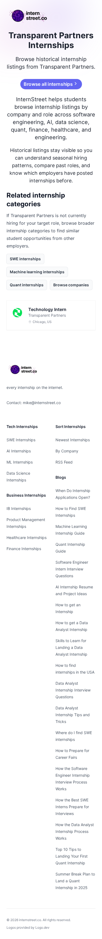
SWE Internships (21, 439)
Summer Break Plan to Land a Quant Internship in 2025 (75, 881)
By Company (66, 451)
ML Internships (20, 462)
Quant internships (27, 285)
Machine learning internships (37, 271)
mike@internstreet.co (42, 402)
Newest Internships (72, 439)
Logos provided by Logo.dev (28, 927)
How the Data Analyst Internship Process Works (74, 831)
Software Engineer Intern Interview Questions (71, 569)
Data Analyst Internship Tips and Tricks (72, 715)
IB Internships (19, 508)
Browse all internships (48, 84)
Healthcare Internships (27, 537)
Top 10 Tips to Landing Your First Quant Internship (71, 856)
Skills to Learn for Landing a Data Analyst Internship (71, 647)
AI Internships (19, 451)
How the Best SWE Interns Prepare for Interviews (72, 807)
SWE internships (25, 258)
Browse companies (71, 285)
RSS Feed (64, 462)
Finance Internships (24, 548)
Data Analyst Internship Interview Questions (73, 690)
